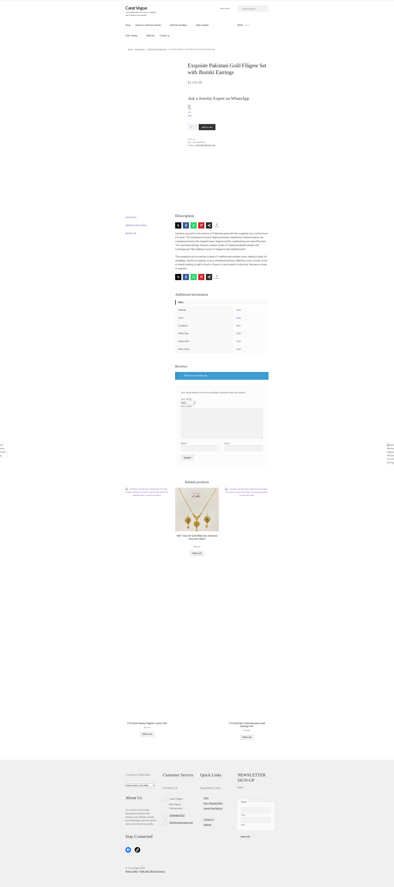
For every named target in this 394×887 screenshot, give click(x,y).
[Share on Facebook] (186, 225)
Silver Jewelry (202, 25)
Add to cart (207, 127)
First (243, 815)
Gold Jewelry (131, 36)
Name (184, 443)
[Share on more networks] (209, 225)
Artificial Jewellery (178, 25)
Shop (127, 25)
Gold (238, 318)
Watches (150, 36)
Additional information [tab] (136, 225)
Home (130, 49)
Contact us (165, 36)
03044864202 (177, 815)
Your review (187, 406)
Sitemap (207, 825)
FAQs (206, 798)
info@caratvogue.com (181, 822)
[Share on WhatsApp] (194, 225)
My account (225, 8)
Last (243, 825)
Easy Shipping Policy (213, 803)
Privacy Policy (131, 872)
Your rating (187, 399)
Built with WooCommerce (152, 872)
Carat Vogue (136, 8)
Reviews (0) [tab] (130, 233)
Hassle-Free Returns (213, 808)
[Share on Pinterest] (201, 225)
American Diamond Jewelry (148, 25)
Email (227, 443)
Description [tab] (131, 217)
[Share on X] (178, 225)
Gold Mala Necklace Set (157, 49)
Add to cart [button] (147, 734)
